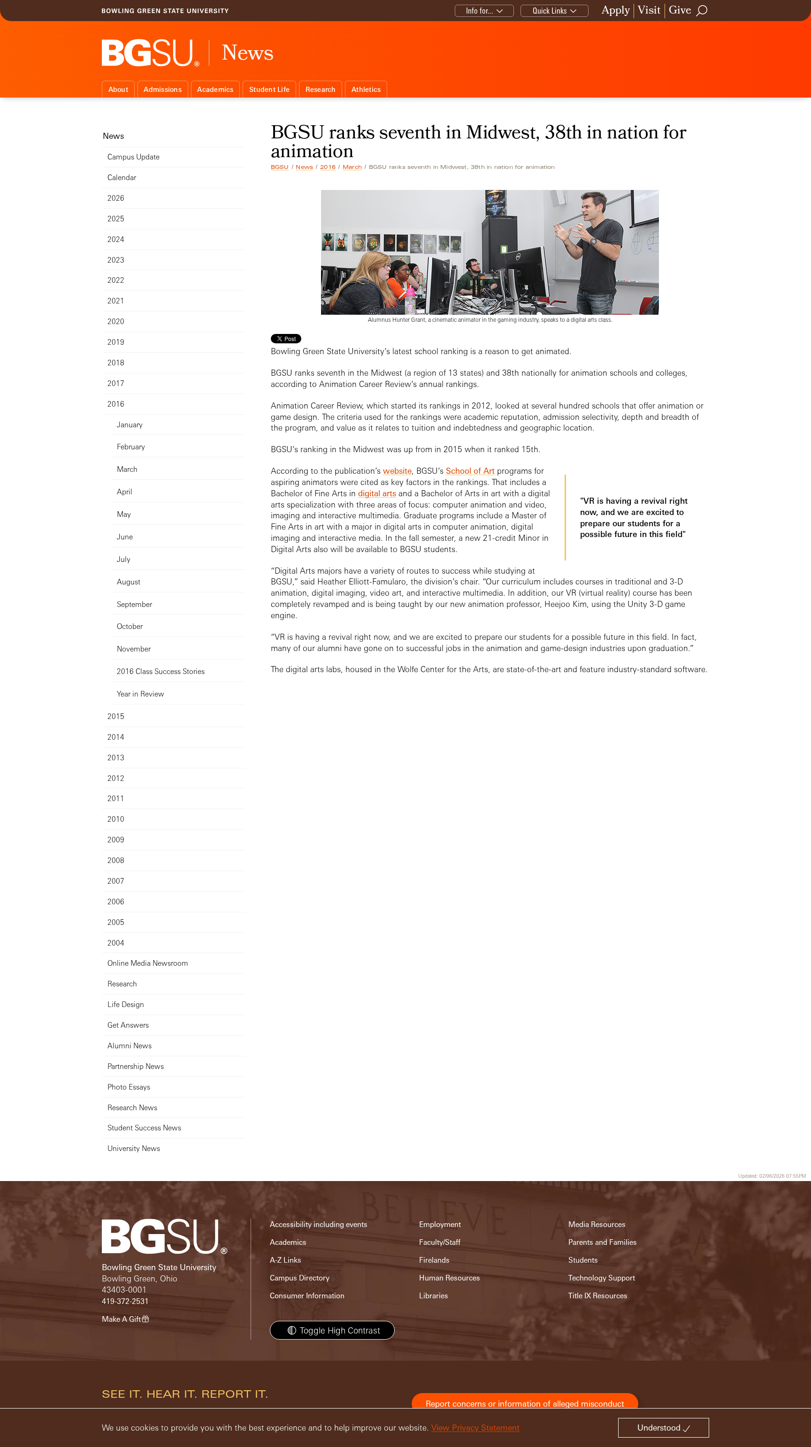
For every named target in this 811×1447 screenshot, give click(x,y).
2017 (115, 383)
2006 (115, 901)
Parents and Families (602, 1242)
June (125, 536)
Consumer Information (307, 1295)
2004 (115, 943)
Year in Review (140, 693)
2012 (115, 778)
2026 (115, 198)
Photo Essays (128, 1087)
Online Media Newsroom (147, 963)
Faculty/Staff (439, 1242)
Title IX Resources (597, 1295)
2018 (115, 362)
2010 (115, 819)
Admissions (163, 89)
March (352, 167)
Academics (215, 89)
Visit (649, 11)
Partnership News (135, 1066)
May (124, 514)
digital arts (377, 493)
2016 (328, 167)
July (123, 559)
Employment (440, 1224)
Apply (616, 11)
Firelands (434, 1260)
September (134, 604)
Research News (132, 1107)
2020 (115, 321)
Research (321, 89)
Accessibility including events (318, 1224)
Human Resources (449, 1277)
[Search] (702, 10)
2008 (115, 860)
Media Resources (597, 1224)
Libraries (433, 1295)
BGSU (280, 167)
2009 (115, 839)
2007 (115, 881)
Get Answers (128, 1025)
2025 (115, 218)
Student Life (269, 89)
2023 (115, 260)
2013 (115, 757)
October (130, 626)
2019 (115, 342)
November (134, 648)
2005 (115, 922)
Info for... (479, 10)
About (118, 89)
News (304, 167)
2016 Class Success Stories (161, 671)
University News (133, 1148)
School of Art (470, 471)
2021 (115, 300)
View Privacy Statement (475, 1427)
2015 (115, 716)
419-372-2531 (125, 1301)
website (397, 471)
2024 (115, 239)
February (131, 446)
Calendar (121, 177)
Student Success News (144, 1127)
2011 (115, 798)
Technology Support (601, 1277)
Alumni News (129, 1045)
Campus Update (133, 156)
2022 (115, 280)
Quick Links (550, 10)
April (124, 491)
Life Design (125, 1004)
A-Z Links (285, 1260)
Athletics (366, 89)
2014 (115, 737)
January (130, 424)
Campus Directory (299, 1277)
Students (583, 1260)
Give (680, 11)
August (128, 581)
